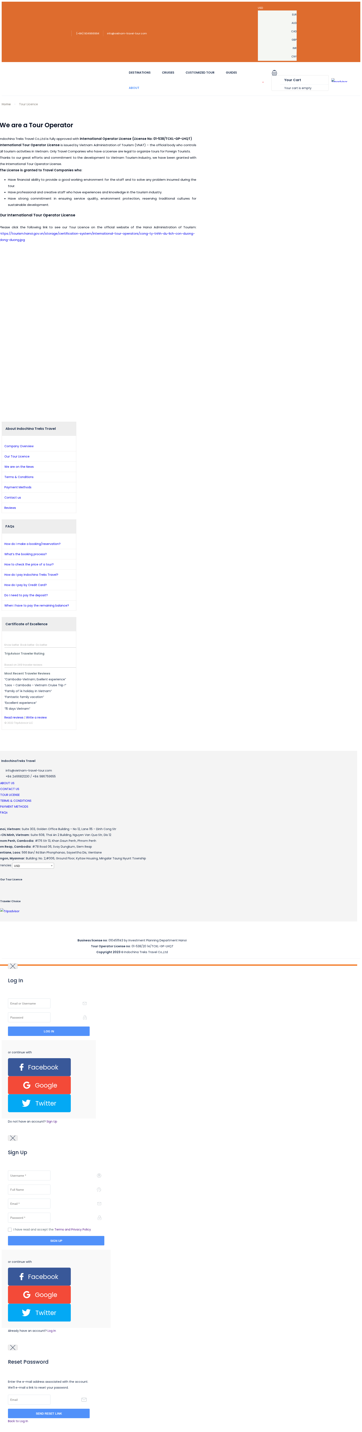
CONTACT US (9, 789)
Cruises (168, 72)
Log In (52, 1331)
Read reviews (13, 717)
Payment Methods (17, 487)
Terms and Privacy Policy (72, 1229)
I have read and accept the (52, 1229)
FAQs (4, 812)
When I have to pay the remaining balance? (36, 605)
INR (295, 48)
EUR (294, 14)
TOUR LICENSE (10, 795)
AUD (294, 23)
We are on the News (19, 467)
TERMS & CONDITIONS (15, 801)
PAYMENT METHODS (14, 806)
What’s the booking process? (25, 554)
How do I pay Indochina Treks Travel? (31, 575)
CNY (294, 56)
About (134, 88)
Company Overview (19, 446)
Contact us (12, 497)
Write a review (36, 717)
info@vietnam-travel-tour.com (127, 33)
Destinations (140, 72)
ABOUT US (7, 783)
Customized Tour (200, 72)
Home (6, 104)
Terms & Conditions (19, 477)
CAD (294, 31)
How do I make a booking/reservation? (32, 544)
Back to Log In (18, 1421)
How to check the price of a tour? (29, 564)
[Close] (13, 966)
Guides (231, 72)
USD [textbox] (17, 866)
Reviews (10, 508)
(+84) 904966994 (87, 33)
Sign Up (52, 1121)
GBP (294, 40)
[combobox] (33, 866)
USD (261, 8)
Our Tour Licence (17, 456)
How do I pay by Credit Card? (25, 585)
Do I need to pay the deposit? (26, 595)
